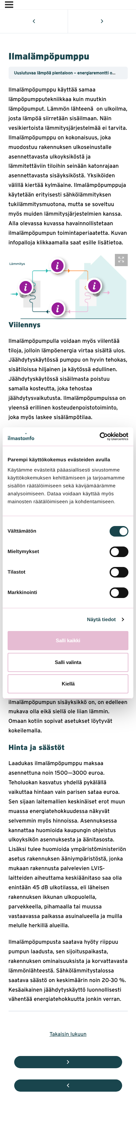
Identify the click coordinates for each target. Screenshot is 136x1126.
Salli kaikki (68, 640)
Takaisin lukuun (68, 1033)
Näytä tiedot (101, 619)
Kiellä (68, 683)
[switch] (119, 551)
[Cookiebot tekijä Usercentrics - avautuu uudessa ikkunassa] (99, 436)
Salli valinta (68, 662)
